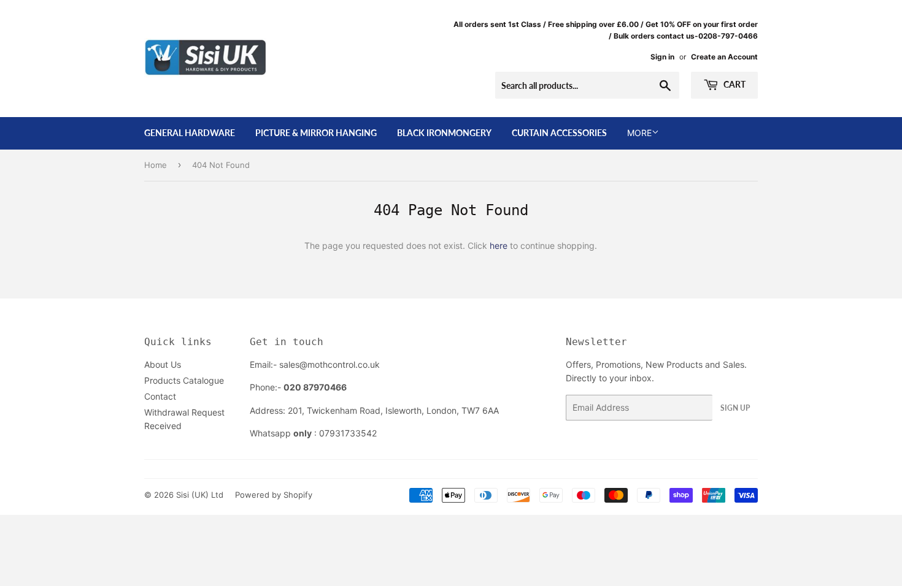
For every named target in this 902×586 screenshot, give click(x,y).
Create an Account (724, 56)
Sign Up (735, 408)
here (498, 245)
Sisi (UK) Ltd (199, 495)
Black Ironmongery (444, 132)
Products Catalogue (184, 380)
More (639, 132)
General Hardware (189, 132)
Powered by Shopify (273, 495)
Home (155, 165)
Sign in (662, 56)
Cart (734, 84)
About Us (162, 364)
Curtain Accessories (559, 132)
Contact (160, 396)
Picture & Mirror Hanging (316, 132)
